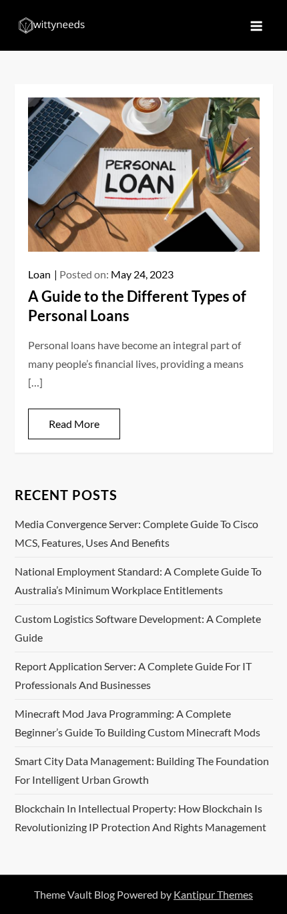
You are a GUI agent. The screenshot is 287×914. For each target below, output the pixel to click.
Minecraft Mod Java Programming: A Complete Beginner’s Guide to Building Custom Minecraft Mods (137, 722)
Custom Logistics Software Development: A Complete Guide (138, 628)
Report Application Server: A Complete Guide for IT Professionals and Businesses (133, 675)
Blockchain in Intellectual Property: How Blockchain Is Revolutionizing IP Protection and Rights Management (140, 817)
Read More (74, 423)
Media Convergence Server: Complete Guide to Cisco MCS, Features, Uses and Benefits (136, 533)
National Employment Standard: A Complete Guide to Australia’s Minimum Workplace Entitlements (138, 580)
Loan (39, 274)
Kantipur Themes (213, 894)
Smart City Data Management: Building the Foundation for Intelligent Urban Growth (142, 770)
